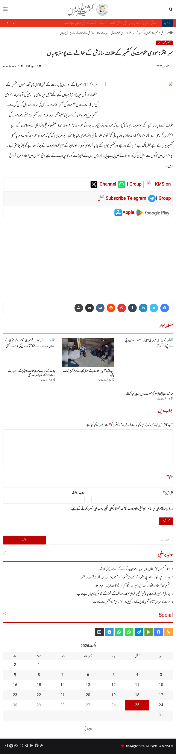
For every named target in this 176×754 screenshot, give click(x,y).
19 (113, 695)
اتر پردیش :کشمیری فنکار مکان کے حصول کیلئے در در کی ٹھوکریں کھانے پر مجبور (88, 373)
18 (137, 695)
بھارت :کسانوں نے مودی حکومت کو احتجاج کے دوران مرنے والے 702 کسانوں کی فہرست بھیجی (31, 373)
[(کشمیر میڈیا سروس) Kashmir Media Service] (88, 9)
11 (137, 685)
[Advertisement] (88, 257)
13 (88, 685)
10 (161, 685)
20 (88, 695)
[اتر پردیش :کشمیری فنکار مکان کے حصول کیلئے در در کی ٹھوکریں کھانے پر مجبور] (88, 352)
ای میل (168, 493)
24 (161, 705)
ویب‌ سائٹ (78, 493)
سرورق (165, 33)
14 (62, 685)
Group (135, 184)
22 (39, 695)
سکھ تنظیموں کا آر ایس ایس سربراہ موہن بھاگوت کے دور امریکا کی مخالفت (134, 569)
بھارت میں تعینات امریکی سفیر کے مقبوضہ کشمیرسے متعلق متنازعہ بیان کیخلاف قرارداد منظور (125, 577)
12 (113, 685)
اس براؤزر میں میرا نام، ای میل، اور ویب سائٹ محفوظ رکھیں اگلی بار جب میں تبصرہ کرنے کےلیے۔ (120, 509)
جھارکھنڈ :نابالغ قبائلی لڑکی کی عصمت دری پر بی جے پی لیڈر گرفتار (149, 394)
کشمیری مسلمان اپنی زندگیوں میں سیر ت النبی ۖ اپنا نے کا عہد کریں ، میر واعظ (133, 585)
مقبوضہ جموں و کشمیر (148, 33)
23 (15, 695)
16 (15, 685)
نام (170, 477)
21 (62, 695)
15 (39, 685)
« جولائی (88, 729)
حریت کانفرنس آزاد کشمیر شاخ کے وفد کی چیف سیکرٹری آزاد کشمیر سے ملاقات (131, 602)
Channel (109, 184)
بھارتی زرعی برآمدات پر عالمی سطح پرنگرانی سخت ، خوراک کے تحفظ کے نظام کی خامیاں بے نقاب (113, 23)
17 (161, 695)
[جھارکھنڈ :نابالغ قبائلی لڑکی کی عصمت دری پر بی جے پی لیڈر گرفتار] (147, 364)
